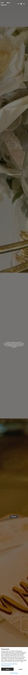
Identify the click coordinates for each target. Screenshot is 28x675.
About (8, 2)
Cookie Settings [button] (14, 673)
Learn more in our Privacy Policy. (9, 663)
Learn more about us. (6, 665)
